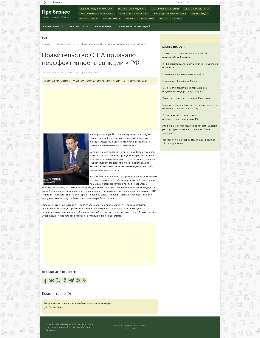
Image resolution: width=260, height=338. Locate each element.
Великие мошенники (197, 9)
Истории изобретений (165, 9)
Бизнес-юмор (111, 19)
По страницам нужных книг (97, 14)
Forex (177, 19)
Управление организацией (134, 27)
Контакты (58, 2)
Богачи (130, 19)
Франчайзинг (103, 27)
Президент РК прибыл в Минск (179, 81)
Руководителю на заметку (169, 14)
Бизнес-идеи (199, 14)
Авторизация (56, 307)
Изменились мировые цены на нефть (183, 74)
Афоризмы (147, 19)
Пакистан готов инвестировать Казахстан (186, 98)
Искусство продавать (132, 9)
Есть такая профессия (133, 14)
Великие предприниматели (96, 9)
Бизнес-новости (53, 27)
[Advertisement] (100, 109)
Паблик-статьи (79, 27)
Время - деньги (88, 19)
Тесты (163, 19)
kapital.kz (111, 134)
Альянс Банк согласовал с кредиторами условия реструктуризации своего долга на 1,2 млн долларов (189, 129)
